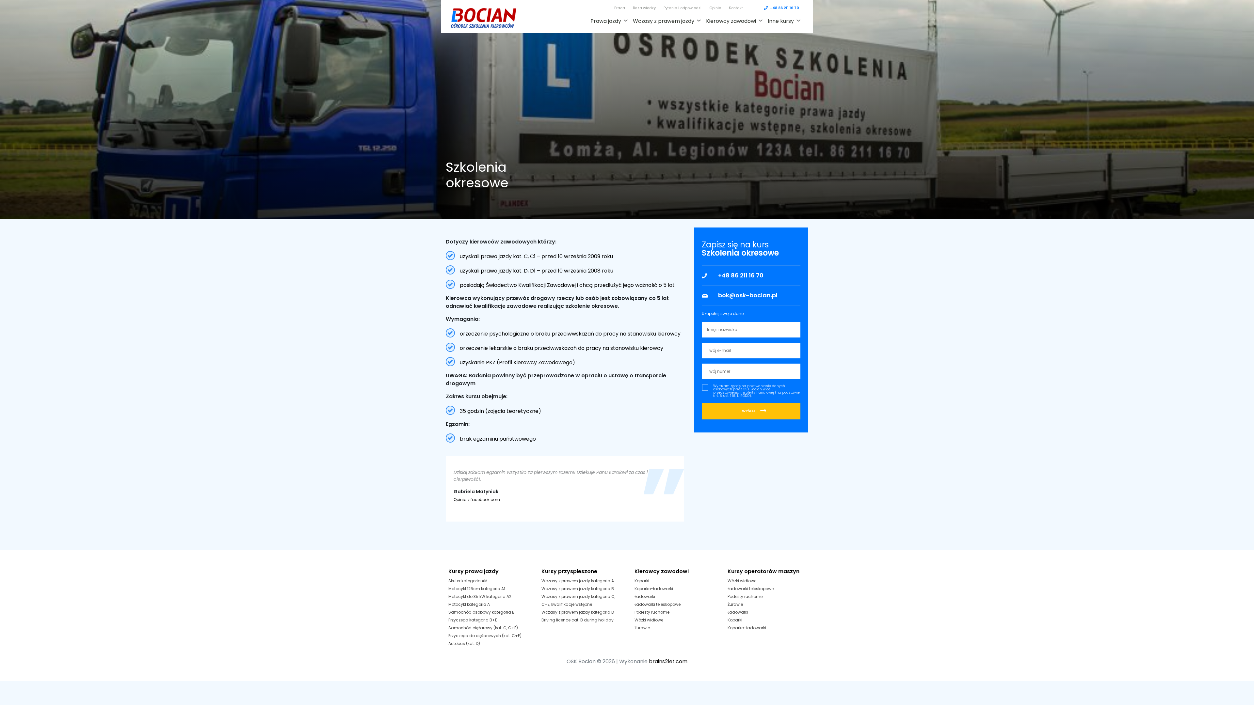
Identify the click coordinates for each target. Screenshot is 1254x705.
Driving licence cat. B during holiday (577, 620)
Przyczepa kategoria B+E (472, 620)
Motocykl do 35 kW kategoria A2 (479, 596)
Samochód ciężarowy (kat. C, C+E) (483, 628)
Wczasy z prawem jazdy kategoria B (577, 588)
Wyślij (748, 411)
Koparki (642, 581)
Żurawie (642, 628)
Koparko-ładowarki (654, 588)
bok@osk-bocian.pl (748, 295)
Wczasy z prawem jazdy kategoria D (577, 612)
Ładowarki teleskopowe (658, 604)
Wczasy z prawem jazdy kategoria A (577, 581)
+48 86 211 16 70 (741, 275)
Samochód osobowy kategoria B (481, 612)
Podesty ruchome (652, 612)
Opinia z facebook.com (477, 499)
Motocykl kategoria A (469, 604)
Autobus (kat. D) (464, 643)
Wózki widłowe (649, 620)
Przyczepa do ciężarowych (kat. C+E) (485, 635)
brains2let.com (668, 661)
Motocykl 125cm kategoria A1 (476, 588)
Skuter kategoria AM (468, 581)
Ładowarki (645, 596)
